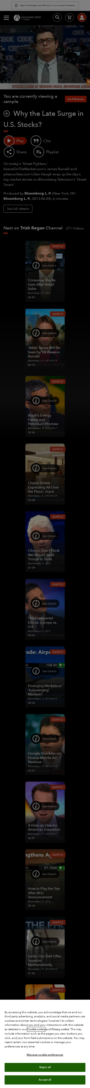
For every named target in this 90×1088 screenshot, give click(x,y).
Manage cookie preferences (45, 1055)
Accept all (45, 1080)
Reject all (45, 1067)
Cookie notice (36, 1029)
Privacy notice (60, 1029)
